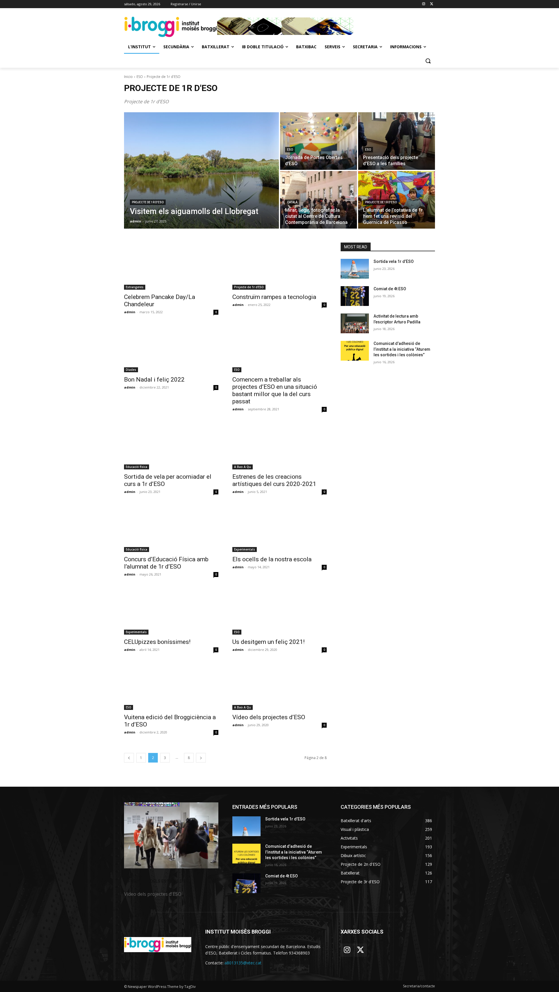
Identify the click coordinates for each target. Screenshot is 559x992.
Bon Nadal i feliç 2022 (154, 379)
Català (292, 202)
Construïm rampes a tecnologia (274, 296)
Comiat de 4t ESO (390, 288)
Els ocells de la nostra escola (272, 559)
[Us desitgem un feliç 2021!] (279, 611)
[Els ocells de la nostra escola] (279, 528)
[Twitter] (431, 4)
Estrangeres (135, 287)
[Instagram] (423, 4)
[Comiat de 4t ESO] (355, 296)
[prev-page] (129, 758)
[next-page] (201, 758)
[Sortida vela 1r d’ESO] (355, 269)
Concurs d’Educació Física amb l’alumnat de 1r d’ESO (166, 563)
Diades (131, 370)
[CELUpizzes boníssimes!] (171, 611)
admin (129, 312)
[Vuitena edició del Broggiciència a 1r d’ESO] (171, 686)
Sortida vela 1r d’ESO (394, 261)
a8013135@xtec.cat (242, 963)
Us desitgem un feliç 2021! (268, 641)
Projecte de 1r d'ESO (148, 202)
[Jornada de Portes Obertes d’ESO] (318, 141)
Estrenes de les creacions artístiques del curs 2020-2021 (274, 480)
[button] (428, 61)
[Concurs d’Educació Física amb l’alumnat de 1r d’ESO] (171, 528)
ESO (140, 76)
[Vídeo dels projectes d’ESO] (279, 686)
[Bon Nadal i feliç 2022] (171, 348)
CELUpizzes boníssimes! (157, 641)
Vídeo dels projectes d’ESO (268, 717)
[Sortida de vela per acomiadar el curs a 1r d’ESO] (171, 445)
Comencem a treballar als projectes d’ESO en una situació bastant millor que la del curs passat (274, 390)
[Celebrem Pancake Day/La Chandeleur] (171, 266)
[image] (171, 835)
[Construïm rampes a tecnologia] (279, 266)
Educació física (136, 467)
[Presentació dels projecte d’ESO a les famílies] (396, 141)
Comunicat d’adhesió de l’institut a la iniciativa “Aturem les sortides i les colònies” (402, 349)
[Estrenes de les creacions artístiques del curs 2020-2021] (279, 445)
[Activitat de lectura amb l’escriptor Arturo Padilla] (355, 323)
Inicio (128, 76)
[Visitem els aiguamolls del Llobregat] (201, 170)
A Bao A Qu (242, 467)
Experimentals (244, 549)
